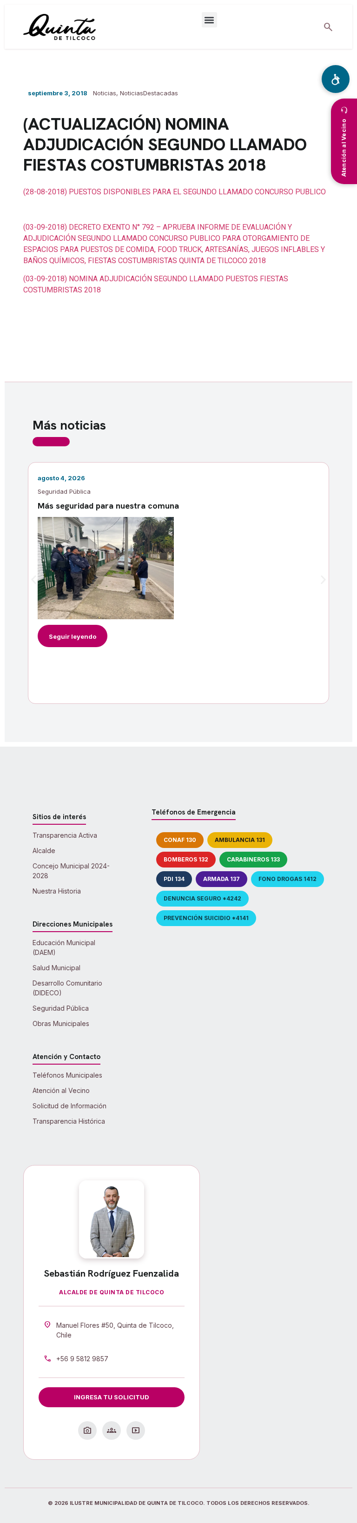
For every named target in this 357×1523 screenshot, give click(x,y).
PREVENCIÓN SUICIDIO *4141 (206, 917)
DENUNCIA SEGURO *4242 (202, 898)
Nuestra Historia (57, 891)
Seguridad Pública (61, 1008)
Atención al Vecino (61, 1090)
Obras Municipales (61, 1023)
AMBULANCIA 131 (240, 839)
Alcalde (44, 850)
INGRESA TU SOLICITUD (111, 1397)
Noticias (104, 93)
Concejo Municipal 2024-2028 (71, 871)
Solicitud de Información (69, 1106)
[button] (209, 19)
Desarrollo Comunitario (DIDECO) (67, 988)
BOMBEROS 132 (186, 859)
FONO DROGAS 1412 (287, 878)
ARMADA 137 (221, 878)
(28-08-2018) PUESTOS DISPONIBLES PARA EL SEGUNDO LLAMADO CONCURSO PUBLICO (174, 191)
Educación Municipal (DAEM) (64, 947)
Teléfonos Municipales (67, 1075)
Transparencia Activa (65, 835)
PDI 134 (174, 878)
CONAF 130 (180, 839)
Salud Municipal (56, 968)
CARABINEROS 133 (253, 859)
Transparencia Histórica (69, 1121)
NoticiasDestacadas (149, 93)
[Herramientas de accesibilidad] (336, 79)
